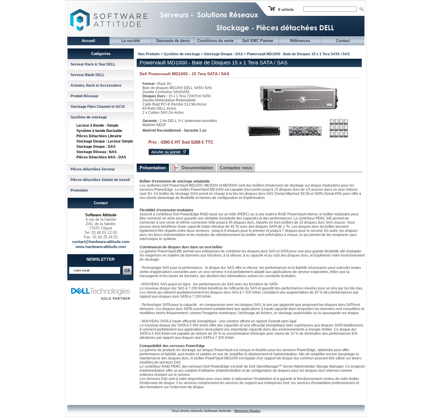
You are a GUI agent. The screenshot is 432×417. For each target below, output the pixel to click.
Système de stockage (89, 117)
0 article (286, 9)
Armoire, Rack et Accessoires (96, 85)
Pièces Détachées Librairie (99, 136)
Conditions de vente (215, 40)
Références (300, 40)
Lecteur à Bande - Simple (97, 125)
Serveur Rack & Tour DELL (93, 64)
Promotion (79, 190)
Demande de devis (173, 40)
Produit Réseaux (84, 96)
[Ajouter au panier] (168, 154)
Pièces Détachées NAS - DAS (101, 157)
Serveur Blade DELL (88, 75)
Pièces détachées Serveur (93, 169)
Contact (343, 40)
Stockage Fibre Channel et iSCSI (98, 107)
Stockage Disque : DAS (95, 147)
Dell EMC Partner (257, 40)
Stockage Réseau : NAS (96, 152)
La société (130, 40)
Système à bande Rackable (99, 131)
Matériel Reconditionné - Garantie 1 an (174, 130)
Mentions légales (247, 411)
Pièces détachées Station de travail (100, 180)
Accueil (88, 40)
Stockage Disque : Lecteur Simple (104, 141)
